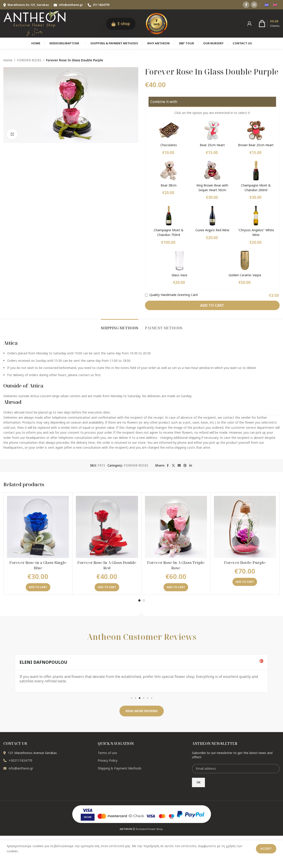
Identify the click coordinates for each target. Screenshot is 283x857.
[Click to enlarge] (12, 134)
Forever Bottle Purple (245, 562)
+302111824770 (20, 760)
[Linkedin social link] (190, 466)
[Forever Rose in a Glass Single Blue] (38, 527)
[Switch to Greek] (266, 4)
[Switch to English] (275, 4)
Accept (266, 848)
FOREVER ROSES (29, 60)
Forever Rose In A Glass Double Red (106, 565)
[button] (38, 587)
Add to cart (212, 305)
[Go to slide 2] (144, 600)
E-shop (123, 23)
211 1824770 (100, 5)
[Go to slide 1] (139, 600)
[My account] (249, 23)
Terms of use (107, 753)
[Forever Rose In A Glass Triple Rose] (176, 527)
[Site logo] (34, 23)
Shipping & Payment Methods (119, 768)
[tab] (119, 326)
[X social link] (173, 466)
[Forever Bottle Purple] (245, 527)
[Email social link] (179, 466)
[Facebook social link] (246, 4)
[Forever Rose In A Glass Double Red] (107, 527)
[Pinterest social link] (185, 466)
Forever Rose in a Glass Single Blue (37, 565)
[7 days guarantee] (157, 23)
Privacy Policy (107, 760)
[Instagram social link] (254, 4)
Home (7, 60)
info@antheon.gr (71, 5)
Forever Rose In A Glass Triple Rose (175, 565)
